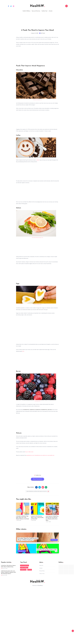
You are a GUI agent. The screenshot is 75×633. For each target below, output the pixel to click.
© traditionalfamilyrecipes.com (37, 237)
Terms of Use (41, 573)
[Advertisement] (33, 18)
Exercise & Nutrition (24, 565)
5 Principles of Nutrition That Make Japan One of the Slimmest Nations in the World (22, 517)
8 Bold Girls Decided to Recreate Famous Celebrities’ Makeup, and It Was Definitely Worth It (8, 572)
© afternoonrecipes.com (37, 99)
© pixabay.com (37, 401)
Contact (40, 568)
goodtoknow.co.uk (30, 455)
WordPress (40, 585)
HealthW (37, 6)
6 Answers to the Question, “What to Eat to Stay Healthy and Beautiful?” (37, 517)
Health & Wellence (24, 567)
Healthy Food (38, 475)
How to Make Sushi (29, 451)
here (23, 351)
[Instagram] (14, 6)
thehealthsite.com (38, 455)
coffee (38, 160)
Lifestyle (29, 569)
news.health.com (50, 455)
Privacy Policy (42, 570)
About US (41, 565)
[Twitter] (11, 6)
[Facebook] (8, 6)
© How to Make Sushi (37, 304)
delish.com (44, 455)
